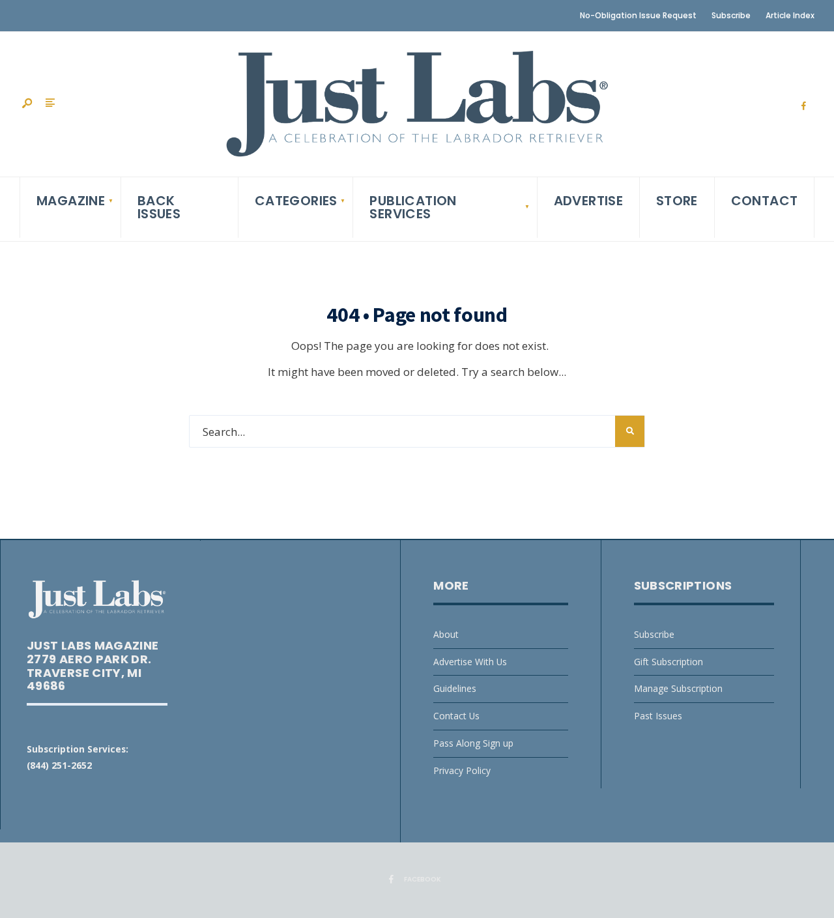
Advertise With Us (470, 661)
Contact (764, 201)
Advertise (589, 201)
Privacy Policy (462, 770)
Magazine (70, 201)
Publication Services (412, 207)
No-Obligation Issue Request (638, 15)
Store (677, 201)
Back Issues (158, 207)
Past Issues (658, 716)
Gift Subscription (668, 661)
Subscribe (731, 15)
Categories (296, 201)
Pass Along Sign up (473, 743)
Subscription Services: (77, 749)
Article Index (790, 15)
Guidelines (454, 688)
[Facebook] (803, 106)
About (446, 634)
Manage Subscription (678, 688)
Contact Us (456, 716)
